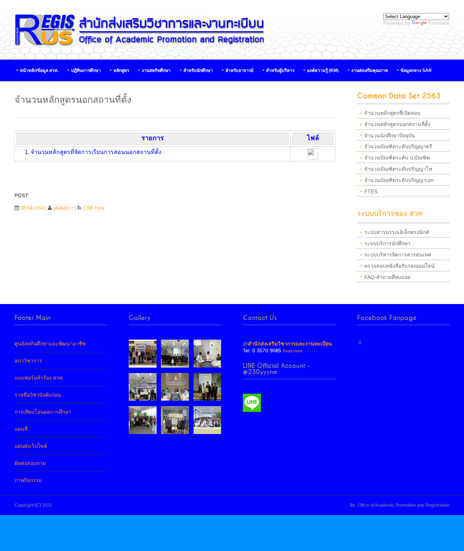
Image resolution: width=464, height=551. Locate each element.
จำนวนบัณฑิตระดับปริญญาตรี (398, 146)
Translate (439, 23)
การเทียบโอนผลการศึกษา (42, 412)
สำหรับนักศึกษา (198, 70)
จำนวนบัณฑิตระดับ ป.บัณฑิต (397, 158)
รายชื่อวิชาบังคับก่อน (37, 395)
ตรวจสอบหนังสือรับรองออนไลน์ (399, 266)
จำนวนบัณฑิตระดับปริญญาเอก (399, 180)
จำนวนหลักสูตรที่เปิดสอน (392, 113)
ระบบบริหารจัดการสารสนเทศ (397, 255)
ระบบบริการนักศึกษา (387, 243)
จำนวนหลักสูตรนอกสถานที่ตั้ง (397, 124)
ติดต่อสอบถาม (30, 463)
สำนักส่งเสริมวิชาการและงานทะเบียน (290, 344)
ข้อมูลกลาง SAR (416, 70)
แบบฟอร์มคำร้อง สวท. (39, 378)
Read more (292, 351)
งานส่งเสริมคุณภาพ (369, 70)
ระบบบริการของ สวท (390, 213)
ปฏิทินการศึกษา (86, 70)
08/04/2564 (32, 207)
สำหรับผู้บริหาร (280, 70)
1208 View (94, 207)
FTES (370, 191)
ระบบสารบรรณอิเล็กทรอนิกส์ (396, 232)
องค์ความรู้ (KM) (323, 70)
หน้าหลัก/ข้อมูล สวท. (39, 70)
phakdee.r (63, 207)
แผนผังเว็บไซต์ (30, 446)
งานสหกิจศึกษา (156, 70)
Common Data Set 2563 (399, 96)
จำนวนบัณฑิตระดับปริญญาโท (398, 169)
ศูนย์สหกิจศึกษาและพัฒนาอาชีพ (50, 344)
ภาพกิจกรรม (28, 480)
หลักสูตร (121, 70)
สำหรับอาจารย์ (239, 70)
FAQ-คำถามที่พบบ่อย (387, 277)
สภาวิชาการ (28, 361)
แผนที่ (21, 429)
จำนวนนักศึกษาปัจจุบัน (389, 135)
